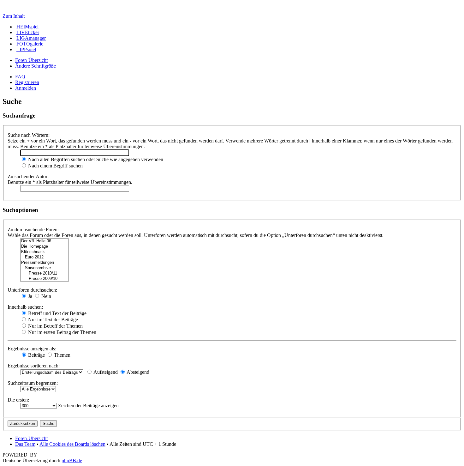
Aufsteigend (105, 372)
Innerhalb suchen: (25, 307)
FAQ (20, 76)
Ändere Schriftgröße (35, 66)
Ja (29, 296)
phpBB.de (72, 460)
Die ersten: (18, 399)
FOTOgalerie (29, 43)
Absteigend (137, 372)
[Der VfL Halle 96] (44, 241)
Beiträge (36, 355)
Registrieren (27, 82)
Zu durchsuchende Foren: (33, 229)
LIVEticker (27, 32)
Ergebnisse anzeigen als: (32, 348)
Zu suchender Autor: (28, 176)
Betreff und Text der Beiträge (56, 313)
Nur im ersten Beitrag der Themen (61, 332)
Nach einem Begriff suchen (55, 165)
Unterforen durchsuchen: (32, 290)
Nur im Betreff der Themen (55, 326)
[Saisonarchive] (44, 268)
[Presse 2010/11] (44, 273)
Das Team (25, 444)
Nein (45, 296)
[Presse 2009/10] (44, 278)
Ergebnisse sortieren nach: (34, 365)
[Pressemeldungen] (44, 262)
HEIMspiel (27, 26)
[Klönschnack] (44, 252)
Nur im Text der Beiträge (52, 319)
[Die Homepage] (44, 246)
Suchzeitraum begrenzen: (33, 383)
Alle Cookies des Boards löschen (72, 444)
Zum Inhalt (14, 16)
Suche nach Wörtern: (29, 135)
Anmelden (25, 88)
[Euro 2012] (44, 257)
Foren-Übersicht (31, 60)
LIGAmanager (31, 38)
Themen (61, 355)
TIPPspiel (26, 49)
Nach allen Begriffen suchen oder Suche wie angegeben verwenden (95, 159)
